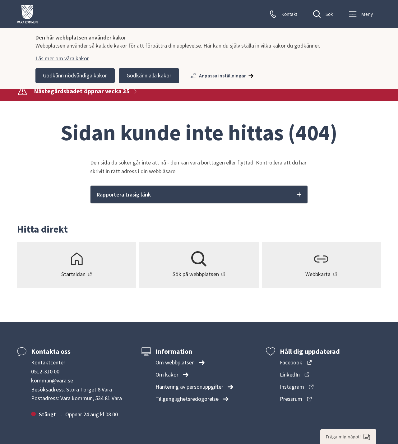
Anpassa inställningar (222, 75)
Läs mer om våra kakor (62, 58)
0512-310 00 (45, 371)
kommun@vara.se (52, 380)
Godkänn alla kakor (149, 75)
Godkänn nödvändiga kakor (75, 75)
